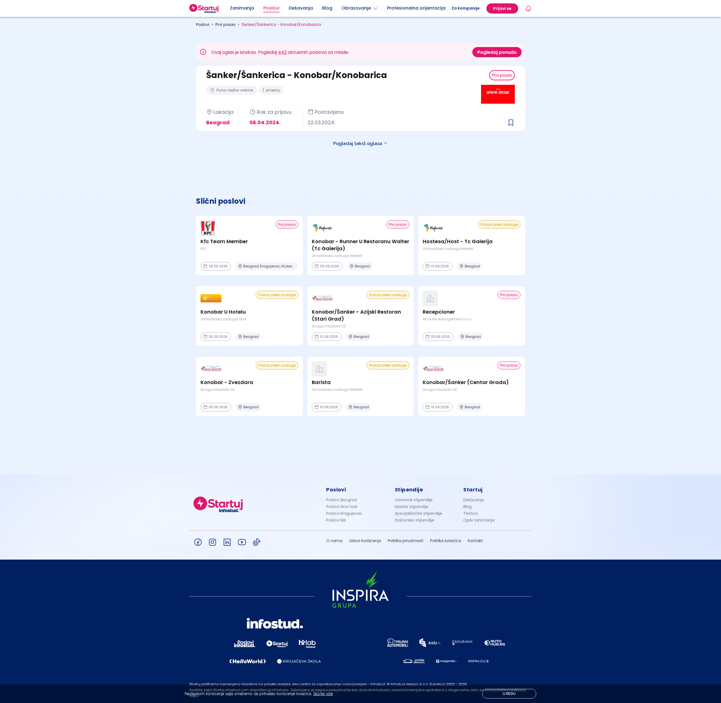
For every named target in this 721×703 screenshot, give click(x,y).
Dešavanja (473, 500)
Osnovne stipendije (414, 500)
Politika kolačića (445, 541)
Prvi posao (225, 24)
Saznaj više (323, 693)
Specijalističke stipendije (418, 513)
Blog (467, 506)
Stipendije (409, 489)
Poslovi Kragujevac (344, 513)
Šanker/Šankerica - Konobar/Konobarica (281, 24)
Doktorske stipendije (414, 520)
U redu (509, 694)
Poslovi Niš (336, 520)
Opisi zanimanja (479, 520)
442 (282, 52)
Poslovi (202, 24)
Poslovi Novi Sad (341, 506)
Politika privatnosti (405, 541)
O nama (334, 541)
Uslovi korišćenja (365, 541)
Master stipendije (411, 506)
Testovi (470, 513)
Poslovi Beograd (341, 500)
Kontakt (475, 541)
